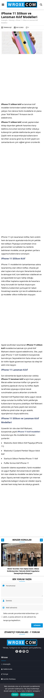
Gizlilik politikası (27, 694)
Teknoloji (11, 20)
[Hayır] (41, 691)
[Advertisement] (22, 78)
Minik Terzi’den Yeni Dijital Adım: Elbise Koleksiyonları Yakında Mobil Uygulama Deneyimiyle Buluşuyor (23, 571)
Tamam (14, 694)
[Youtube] (27, 651)
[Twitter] (20, 651)
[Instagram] (23, 651)
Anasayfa (4, 20)
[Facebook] (16, 651)
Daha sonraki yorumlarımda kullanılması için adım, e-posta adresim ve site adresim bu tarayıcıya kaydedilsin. (20, 616)
